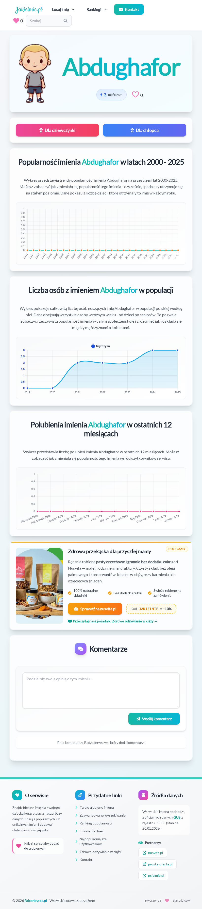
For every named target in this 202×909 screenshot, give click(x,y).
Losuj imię (60, 9)
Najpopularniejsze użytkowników (93, 841)
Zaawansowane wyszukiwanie (103, 815)
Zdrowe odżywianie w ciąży (100, 852)
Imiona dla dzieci (92, 831)
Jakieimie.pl (28, 9)
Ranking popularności (96, 823)
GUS (177, 817)
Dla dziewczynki (60, 130)
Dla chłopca (147, 130)
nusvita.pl (155, 853)
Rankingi (93, 9)
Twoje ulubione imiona (97, 807)
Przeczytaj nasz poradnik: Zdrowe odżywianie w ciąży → (115, 621)
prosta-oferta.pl (160, 864)
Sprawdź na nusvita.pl (98, 608)
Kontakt (132, 9)
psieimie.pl (156, 875)
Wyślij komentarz (157, 718)
